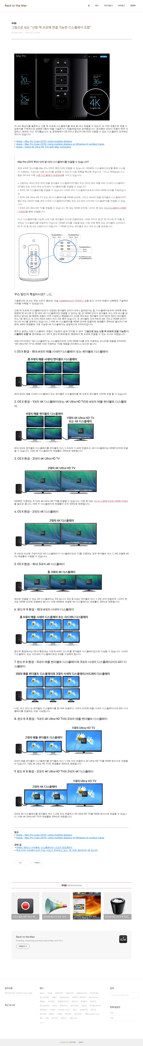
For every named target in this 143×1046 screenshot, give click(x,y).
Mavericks (82, 993)
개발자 (84, 1001)
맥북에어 (59, 993)
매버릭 (93, 1001)
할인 (55, 997)
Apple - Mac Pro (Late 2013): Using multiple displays (44, 141)
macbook (65, 997)
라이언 (75, 1001)
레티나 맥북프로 (80, 997)
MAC (52, 1014)
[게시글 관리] (27, 863)
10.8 (94, 1010)
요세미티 (78, 1014)
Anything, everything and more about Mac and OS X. (39, 941)
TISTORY (72, 1042)
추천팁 (51, 1001)
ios (75, 1010)
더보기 (42, 1023)
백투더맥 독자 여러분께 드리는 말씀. (19, 993)
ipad (85, 1006)
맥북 (53, 1010)
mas (43, 993)
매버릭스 (64, 1006)
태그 (97, 5)
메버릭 (68, 1014)
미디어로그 (108, 5)
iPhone (74, 1018)
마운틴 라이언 (64, 1010)
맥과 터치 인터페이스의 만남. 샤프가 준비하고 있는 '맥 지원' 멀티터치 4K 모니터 (57, 850)
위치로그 (121, 5)
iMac (43, 1001)
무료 (55, 1006)
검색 (135, 995)
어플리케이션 (96, 1006)
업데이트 (70, 993)
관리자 (81, 1042)
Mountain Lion (92, 1014)
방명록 (132, 5)
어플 (50, 993)
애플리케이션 (64, 1001)
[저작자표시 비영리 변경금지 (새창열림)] (46, 863)
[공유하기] (24, 863)
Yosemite (45, 1006)
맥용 (60, 1014)
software (94, 997)
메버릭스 (44, 1010)
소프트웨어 (45, 997)
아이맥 (55, 1018)
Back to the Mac (16, 5)
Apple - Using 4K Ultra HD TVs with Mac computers (43, 146)
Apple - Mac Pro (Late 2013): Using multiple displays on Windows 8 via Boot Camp (60, 144)
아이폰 (43, 1014)
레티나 (64, 1018)
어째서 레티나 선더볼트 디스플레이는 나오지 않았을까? (44, 847)
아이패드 (75, 1006)
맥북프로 (84, 1010)
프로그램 (94, 993)
